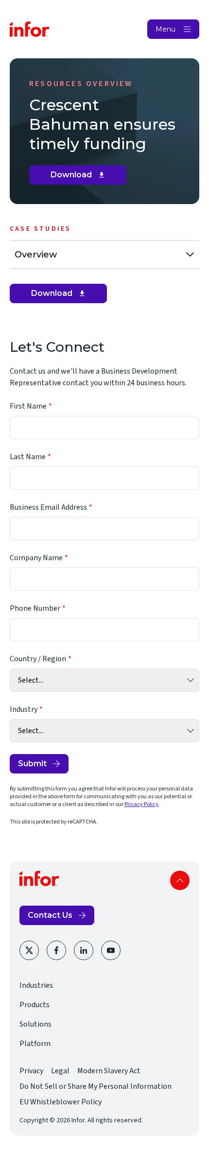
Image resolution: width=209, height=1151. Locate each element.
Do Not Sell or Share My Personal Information (95, 1086)
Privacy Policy (141, 804)
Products (34, 1004)
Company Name (36, 557)
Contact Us (50, 915)
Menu (165, 29)
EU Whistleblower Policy (60, 1102)
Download (81, 177)
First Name (28, 406)
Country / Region (38, 658)
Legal (60, 1070)
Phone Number (35, 608)
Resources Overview (81, 83)
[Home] (30, 29)
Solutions (35, 1024)
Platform (35, 1043)
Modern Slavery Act (108, 1070)
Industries (36, 985)
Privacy (31, 1070)
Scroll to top (180, 880)
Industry (23, 709)
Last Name (28, 456)
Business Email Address (48, 507)
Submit (32, 763)
